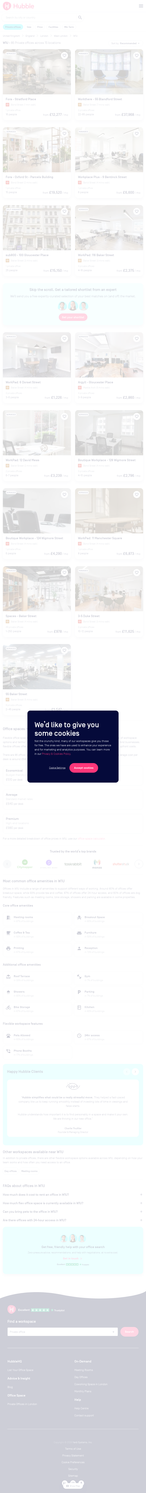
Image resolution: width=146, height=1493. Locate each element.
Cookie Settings (57, 767)
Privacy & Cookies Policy (56, 753)
